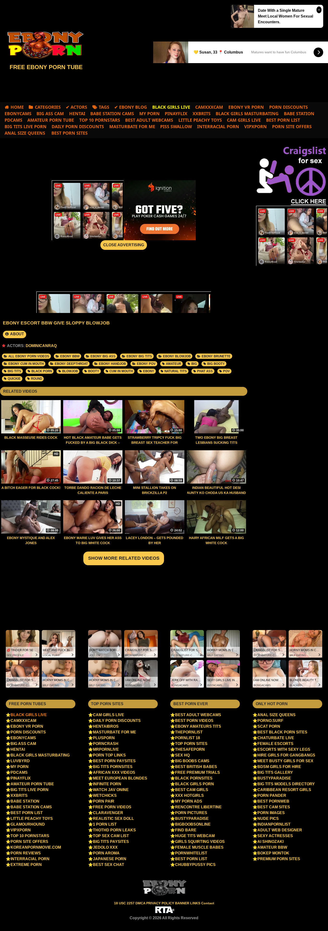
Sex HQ (182, 755)
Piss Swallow (176, 126)
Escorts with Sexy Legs (283, 749)
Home (17, 107)
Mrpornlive (106, 749)
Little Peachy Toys (200, 120)
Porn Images (271, 813)
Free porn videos (112, 807)
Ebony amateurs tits (198, 726)
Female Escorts (275, 744)
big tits (14, 371)
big (194, 364)
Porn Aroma (106, 853)
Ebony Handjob (112, 364)
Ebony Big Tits (139, 356)
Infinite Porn (107, 784)
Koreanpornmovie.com (36, 847)
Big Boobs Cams (192, 761)
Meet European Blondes (120, 778)
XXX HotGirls (189, 795)
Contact (207, 903)
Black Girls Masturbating (247, 113)
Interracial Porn (218, 126)
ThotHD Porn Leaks (114, 830)
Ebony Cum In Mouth (26, 364)
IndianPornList (274, 824)
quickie (14, 378)
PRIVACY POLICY (160, 903)
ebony (148, 371)
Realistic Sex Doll (113, 819)
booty (93, 371)
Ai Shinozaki (270, 842)
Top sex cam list (111, 836)
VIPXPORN (255, 126)
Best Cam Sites (273, 807)
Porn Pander (271, 795)
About (16, 334)
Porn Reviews (26, 853)
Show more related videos (123, 558)
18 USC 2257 (124, 903)
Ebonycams (18, 113)
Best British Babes (196, 767)
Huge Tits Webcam (195, 836)
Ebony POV (146, 364)
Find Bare (185, 830)
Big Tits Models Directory (286, 784)
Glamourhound (28, 824)
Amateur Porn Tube (50, 120)
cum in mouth (121, 371)
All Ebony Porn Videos (28, 356)
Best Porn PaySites (114, 761)
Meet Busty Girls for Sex (285, 761)
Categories (48, 107)
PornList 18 (187, 738)
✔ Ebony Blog (130, 107)
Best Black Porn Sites (282, 732)
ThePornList (189, 732)
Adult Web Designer (279, 830)
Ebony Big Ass (103, 356)
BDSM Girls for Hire (279, 767)
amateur (173, 364)
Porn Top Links (109, 755)
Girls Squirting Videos (200, 842)
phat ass (205, 371)
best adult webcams (149, 120)
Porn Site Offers (292, 126)
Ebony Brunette (216, 356)
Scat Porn (268, 726)
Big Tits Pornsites (113, 767)
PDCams (13, 120)
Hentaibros (106, 726)
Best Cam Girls (191, 790)
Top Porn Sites (191, 744)
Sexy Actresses (275, 836)
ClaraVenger (108, 813)
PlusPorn (104, 738)
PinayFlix (176, 113)
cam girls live (244, 120)
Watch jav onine (111, 790)
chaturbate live (275, 738)
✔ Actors (76, 107)
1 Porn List (105, 824)
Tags (104, 107)
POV (226, 371)
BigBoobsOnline (193, 824)
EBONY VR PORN (246, 107)
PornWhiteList (191, 853)
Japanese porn (109, 859)
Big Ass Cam (50, 113)
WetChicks (105, 795)
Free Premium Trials (197, 772)
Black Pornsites (194, 778)
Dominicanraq (41, 346)
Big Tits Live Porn (26, 126)
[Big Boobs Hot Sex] (43, 45)
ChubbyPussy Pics (195, 865)
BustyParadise (192, 819)
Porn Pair (103, 801)
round (36, 378)
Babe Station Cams (112, 113)
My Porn (149, 113)
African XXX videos (114, 772)
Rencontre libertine (198, 807)
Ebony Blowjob (177, 356)
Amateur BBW (272, 847)
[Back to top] (314, 918)
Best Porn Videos (194, 721)
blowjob (70, 371)
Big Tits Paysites (111, 842)
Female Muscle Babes (199, 847)
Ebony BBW (69, 356)
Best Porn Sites (69, 133)
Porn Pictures (191, 813)
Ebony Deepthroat (71, 364)
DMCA (140, 903)
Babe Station (299, 113)
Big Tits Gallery (275, 772)
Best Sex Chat (108, 865)
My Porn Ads (188, 801)
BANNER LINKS (188, 903)
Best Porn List (283, 120)
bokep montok (273, 853)
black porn (41, 371)
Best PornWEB (273, 801)
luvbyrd (20, 761)
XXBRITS (202, 113)
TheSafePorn (190, 749)
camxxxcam (209, 107)
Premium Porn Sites (278, 859)
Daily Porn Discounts (78, 126)
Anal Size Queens (25, 133)
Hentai (77, 113)
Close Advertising (123, 245)
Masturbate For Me (132, 126)
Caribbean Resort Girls (284, 790)
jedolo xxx (105, 847)
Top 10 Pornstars (99, 120)
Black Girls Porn (194, 784)
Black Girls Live (29, 715)
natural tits (175, 371)
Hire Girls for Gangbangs (286, 755)
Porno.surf (270, 721)
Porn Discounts (288, 107)
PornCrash (105, 744)
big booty (216, 364)
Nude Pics (268, 819)
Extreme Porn (26, 865)
